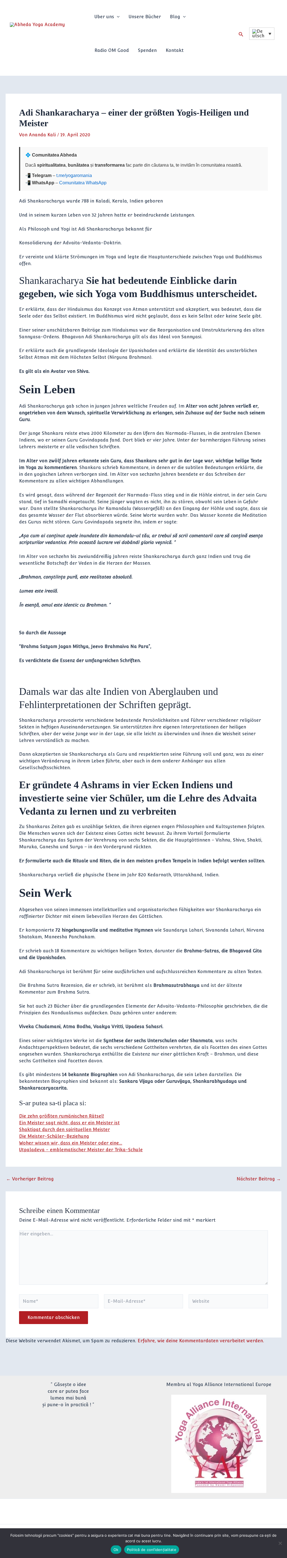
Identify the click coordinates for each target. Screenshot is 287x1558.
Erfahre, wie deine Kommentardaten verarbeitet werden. (201, 1340)
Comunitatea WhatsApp (83, 182)
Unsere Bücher (145, 16)
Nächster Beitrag (259, 1179)
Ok (116, 1549)
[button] (117, 16)
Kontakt (175, 50)
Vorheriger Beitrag (30, 1179)
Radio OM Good (111, 50)
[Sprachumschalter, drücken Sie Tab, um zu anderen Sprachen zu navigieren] (261, 33)
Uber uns (104, 16)
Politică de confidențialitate (151, 1549)
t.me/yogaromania (74, 175)
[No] (280, 1543)
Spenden (147, 50)
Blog (175, 16)
